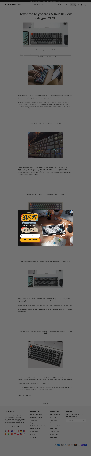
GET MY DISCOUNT (30, 240)
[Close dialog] (71, 212)
